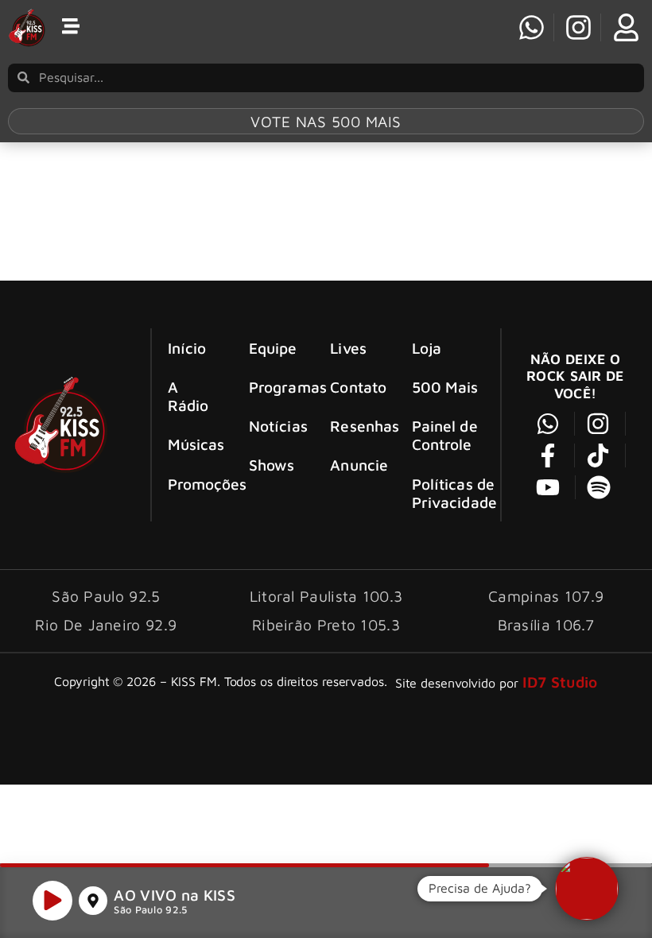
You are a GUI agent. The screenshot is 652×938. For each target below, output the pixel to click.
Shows (272, 464)
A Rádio (188, 396)
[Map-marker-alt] (93, 900)
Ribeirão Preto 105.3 (326, 624)
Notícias (276, 426)
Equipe (273, 348)
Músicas (195, 444)
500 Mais (445, 387)
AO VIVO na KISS (174, 895)
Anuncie (357, 464)
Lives (348, 348)
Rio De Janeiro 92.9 (106, 624)
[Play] (52, 901)
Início (187, 348)
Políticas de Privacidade (454, 493)
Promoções (195, 484)
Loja (426, 348)
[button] (587, 889)
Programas (276, 387)
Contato (357, 387)
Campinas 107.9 (545, 596)
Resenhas (357, 426)
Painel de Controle (445, 435)
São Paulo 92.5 (150, 910)
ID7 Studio (560, 681)
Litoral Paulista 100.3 (326, 596)
